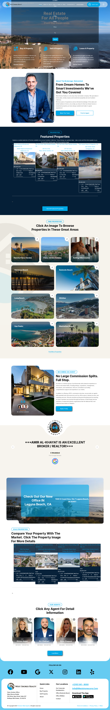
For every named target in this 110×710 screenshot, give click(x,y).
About (41, 696)
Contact (58, 698)
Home (41, 688)
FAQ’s (101, 706)
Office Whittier (60, 696)
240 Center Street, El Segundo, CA (88, 144)
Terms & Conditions (82, 706)
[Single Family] (55, 8)
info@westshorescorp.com (85, 688)
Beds (55, 16)
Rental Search (77, 64)
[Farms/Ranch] (55, 13)
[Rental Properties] (55, 14)
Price (55, 27)
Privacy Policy (94, 706)
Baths (55, 21)
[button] (65, 113)
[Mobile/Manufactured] (55, 11)
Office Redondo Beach (63, 693)
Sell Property (44, 694)
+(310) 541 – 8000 (80, 684)
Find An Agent (48, 66)
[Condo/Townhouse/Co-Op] (55, 10)
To (55, 33)
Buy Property (44, 691)
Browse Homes (18, 64)
